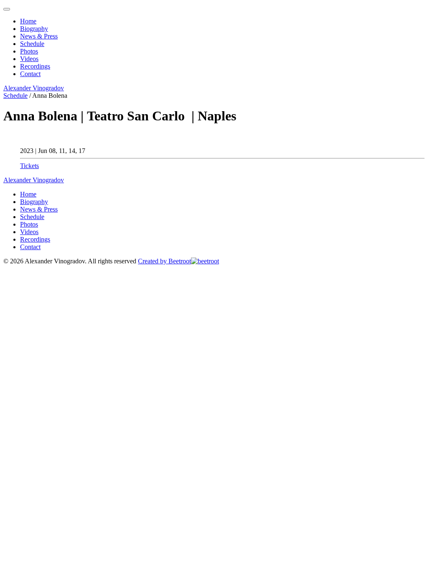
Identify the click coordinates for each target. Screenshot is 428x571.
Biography (34, 28)
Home (28, 21)
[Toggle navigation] (6, 9)
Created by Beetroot (164, 261)
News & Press (39, 36)
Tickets (29, 165)
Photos (29, 51)
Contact (30, 73)
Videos (29, 58)
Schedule (32, 43)
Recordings (35, 66)
